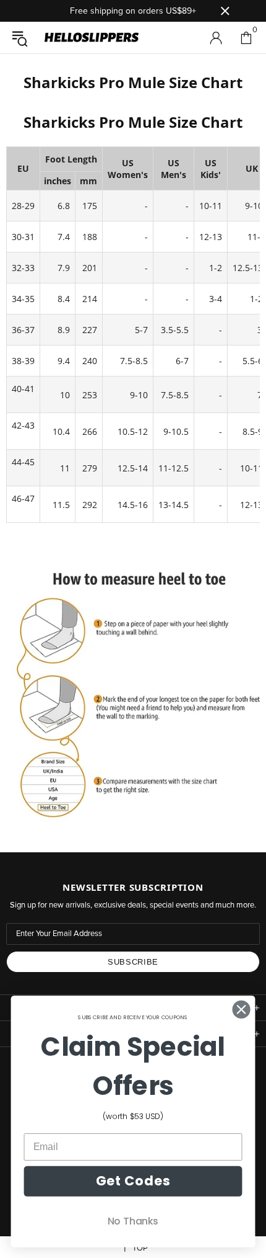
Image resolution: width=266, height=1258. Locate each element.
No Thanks (133, 1221)
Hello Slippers (92, 38)
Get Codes (133, 1181)
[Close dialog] (241, 1009)
